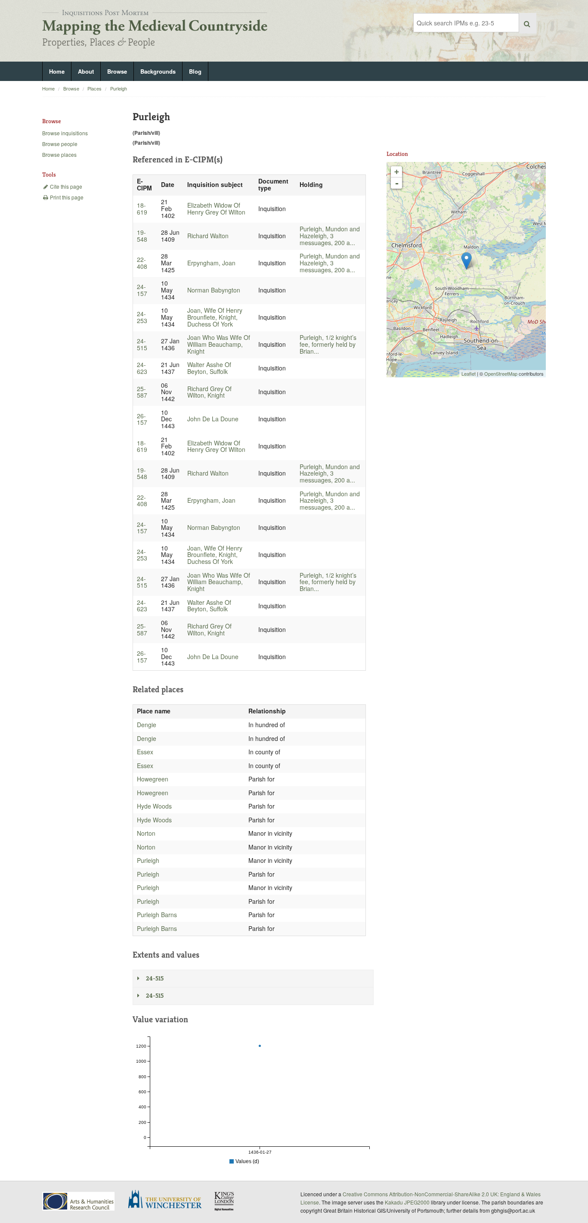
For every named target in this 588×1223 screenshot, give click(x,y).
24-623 (142, 368)
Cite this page (65, 186)
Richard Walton (208, 235)
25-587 (142, 392)
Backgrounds (158, 71)
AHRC (79, 1201)
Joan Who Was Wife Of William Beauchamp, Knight (218, 344)
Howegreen (152, 779)
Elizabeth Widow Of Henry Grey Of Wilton (216, 208)
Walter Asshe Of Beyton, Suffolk (209, 368)
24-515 (142, 344)
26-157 (142, 419)
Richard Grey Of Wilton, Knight (209, 392)
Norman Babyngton (213, 290)
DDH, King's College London (224, 1201)
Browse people (59, 143)
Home (57, 71)
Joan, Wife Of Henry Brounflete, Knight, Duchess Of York (214, 317)
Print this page (66, 197)
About (86, 71)
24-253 (142, 317)
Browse (117, 71)
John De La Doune (212, 418)
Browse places (59, 154)
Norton (146, 833)
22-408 (142, 263)
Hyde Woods (154, 806)
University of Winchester (168, 1200)
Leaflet (468, 373)
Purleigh (118, 88)
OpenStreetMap (500, 373)
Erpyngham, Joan (211, 262)
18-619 (142, 208)
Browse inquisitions (65, 133)
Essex (145, 751)
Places (94, 88)
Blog (195, 71)
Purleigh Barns (157, 914)
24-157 (142, 290)
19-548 (142, 235)
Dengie (146, 724)
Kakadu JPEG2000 (407, 1202)
